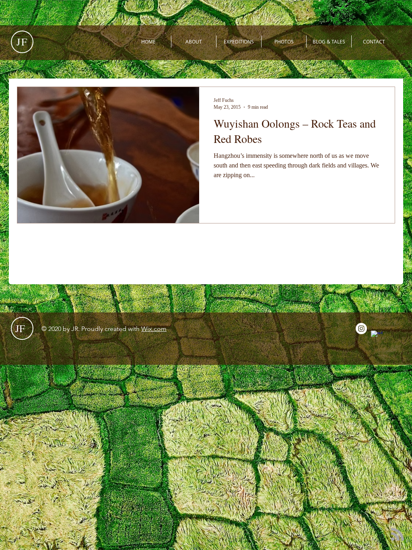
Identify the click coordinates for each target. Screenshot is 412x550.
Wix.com (154, 329)
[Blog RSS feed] (397, 535)
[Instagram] (361, 328)
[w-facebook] (376, 336)
